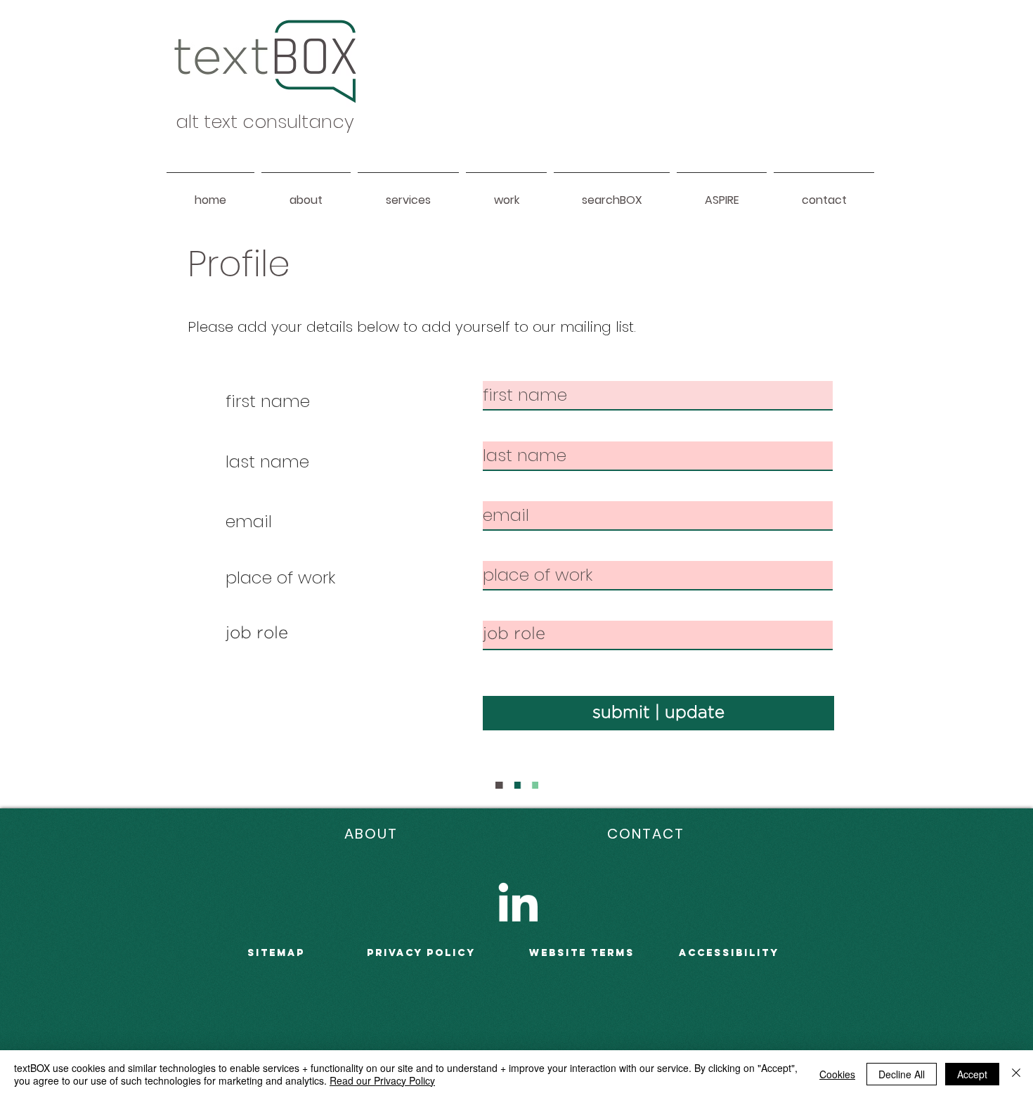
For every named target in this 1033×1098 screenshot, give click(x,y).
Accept (972, 1074)
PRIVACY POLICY (421, 953)
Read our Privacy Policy (382, 1080)
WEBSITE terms (582, 953)
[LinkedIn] (518, 902)
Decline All (901, 1074)
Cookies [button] (837, 1074)
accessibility (729, 953)
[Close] (1016, 1074)
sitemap (276, 953)
